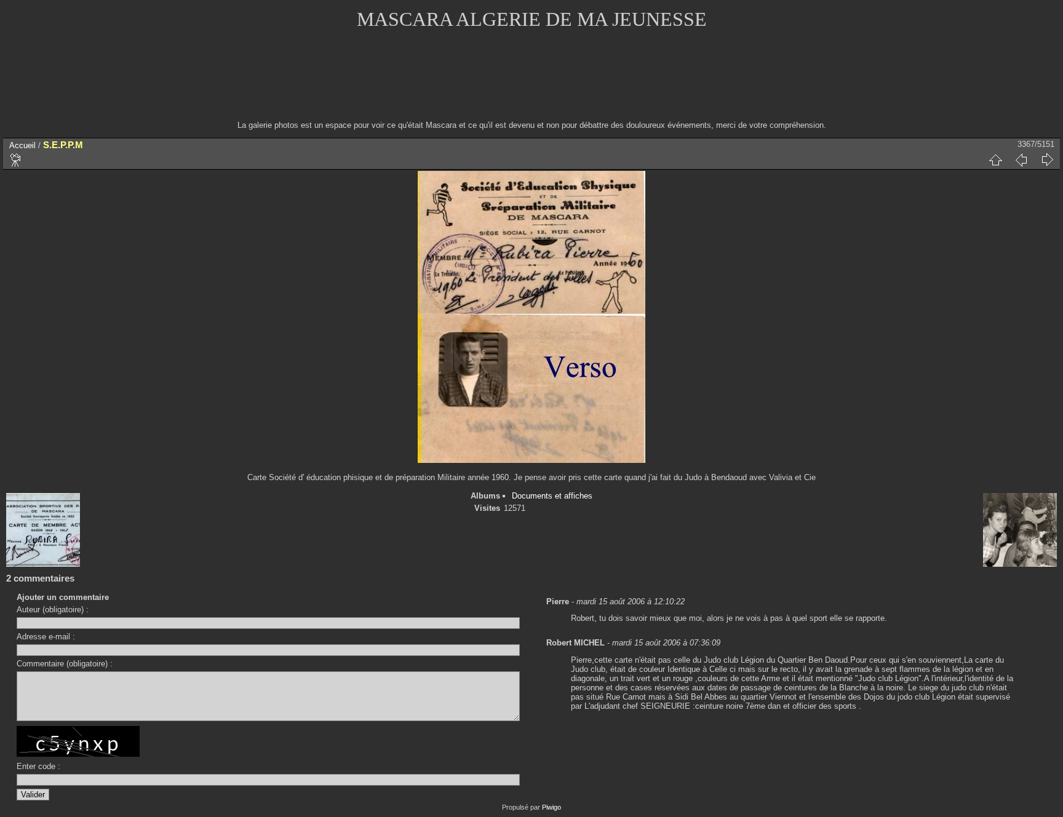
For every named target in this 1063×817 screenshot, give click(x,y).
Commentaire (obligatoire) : (65, 663)
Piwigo (551, 807)
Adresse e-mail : (46, 636)
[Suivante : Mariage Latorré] (1047, 160)
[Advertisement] (531, 83)
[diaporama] (16, 160)
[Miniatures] (995, 160)
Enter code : (38, 766)
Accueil (22, 145)
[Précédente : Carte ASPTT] (1021, 160)
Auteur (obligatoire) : (53, 609)
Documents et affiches (552, 495)
